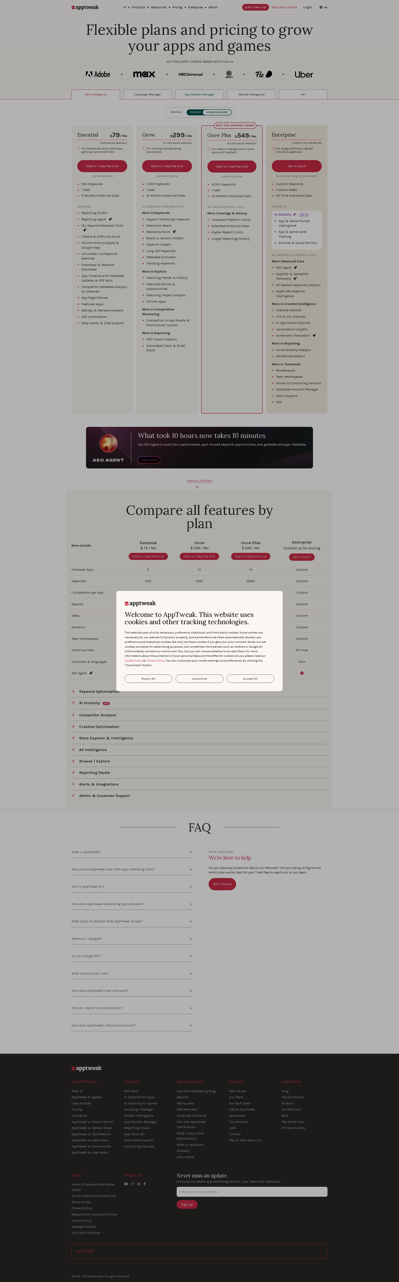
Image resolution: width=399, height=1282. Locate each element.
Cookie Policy (133, 660)
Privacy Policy (155, 660)
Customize (199, 679)
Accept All (250, 679)
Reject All (148, 679)
